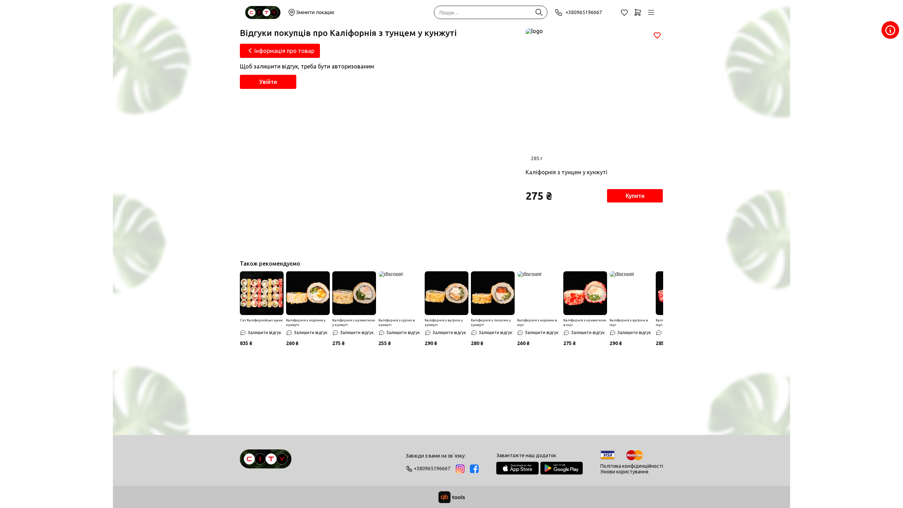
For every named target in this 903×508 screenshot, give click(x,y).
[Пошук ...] (539, 12)
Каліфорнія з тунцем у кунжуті (566, 172)
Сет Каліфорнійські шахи (261, 320)
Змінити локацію (315, 12)
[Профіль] (651, 12)
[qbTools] (451, 497)
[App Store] (517, 468)
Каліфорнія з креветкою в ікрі (584, 322)
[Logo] (265, 462)
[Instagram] (460, 468)
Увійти (268, 82)
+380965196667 (583, 12)
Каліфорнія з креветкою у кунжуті (353, 322)
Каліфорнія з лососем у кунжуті (491, 322)
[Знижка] (262, 293)
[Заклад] (890, 30)
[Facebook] (474, 468)
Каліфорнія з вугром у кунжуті (444, 322)
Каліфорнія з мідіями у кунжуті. (306, 322)
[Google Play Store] (561, 468)
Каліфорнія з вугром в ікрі (629, 322)
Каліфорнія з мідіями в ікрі (537, 322)
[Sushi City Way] (262, 12)
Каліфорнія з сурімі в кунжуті (396, 322)
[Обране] (624, 12)
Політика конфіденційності (631, 466)
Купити (635, 196)
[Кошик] (638, 12)
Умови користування (624, 471)
